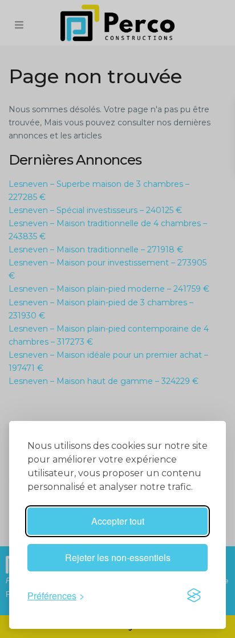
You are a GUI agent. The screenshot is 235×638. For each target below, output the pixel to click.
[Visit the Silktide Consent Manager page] (194, 595)
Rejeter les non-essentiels (118, 557)
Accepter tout (117, 520)
